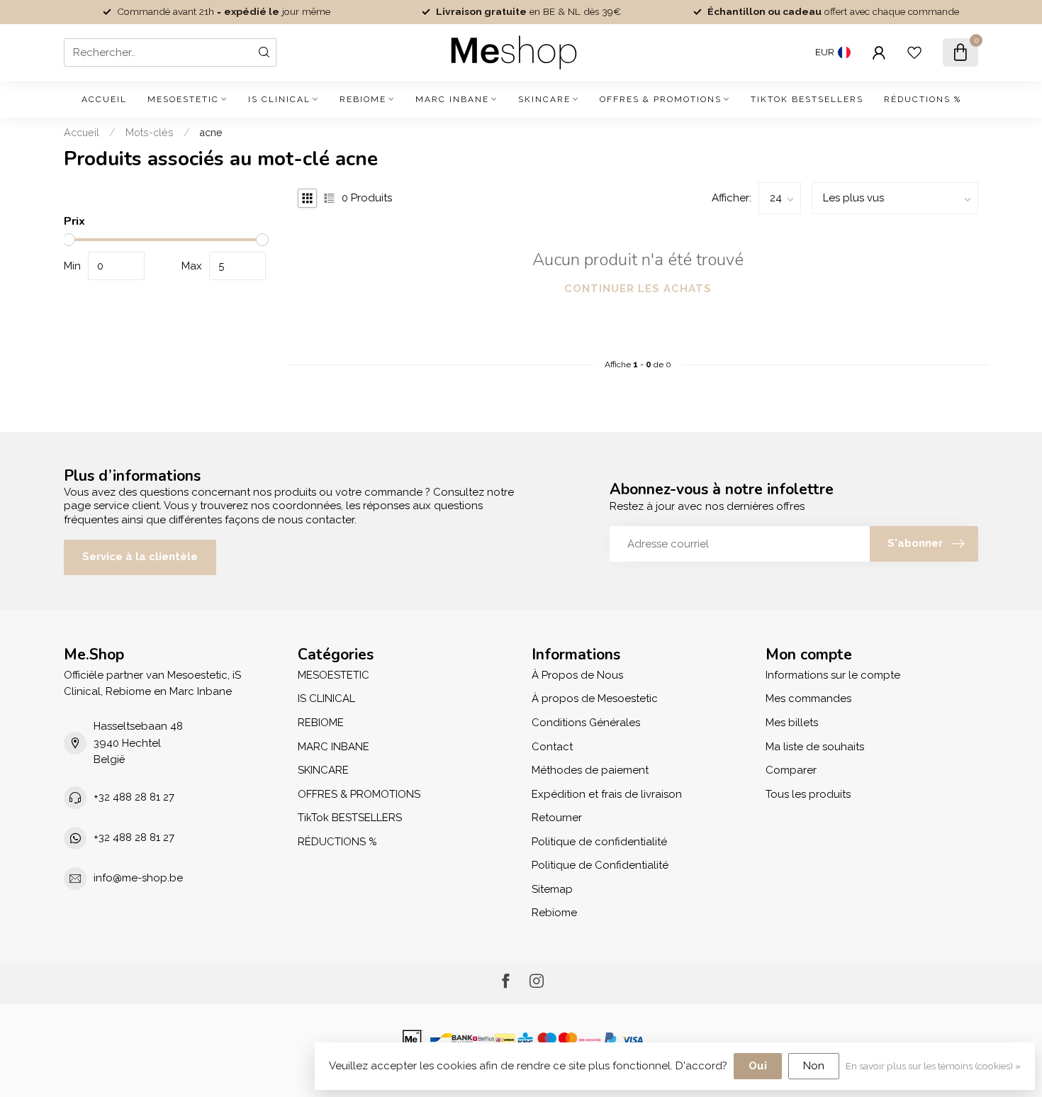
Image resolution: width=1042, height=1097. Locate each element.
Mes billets (792, 722)
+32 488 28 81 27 (134, 797)
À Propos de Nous (577, 675)
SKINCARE (544, 99)
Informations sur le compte (833, 675)
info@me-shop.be (138, 878)
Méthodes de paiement (590, 770)
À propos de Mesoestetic (595, 698)
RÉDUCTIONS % (922, 99)
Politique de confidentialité (599, 841)
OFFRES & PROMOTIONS (661, 99)
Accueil (104, 99)
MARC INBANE (452, 99)
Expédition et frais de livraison (607, 794)
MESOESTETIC (183, 99)
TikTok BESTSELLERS (807, 99)
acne (211, 132)
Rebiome (554, 912)
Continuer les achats (638, 288)
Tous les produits (808, 794)
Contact (552, 746)
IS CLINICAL (279, 99)
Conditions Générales (586, 722)
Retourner (557, 817)
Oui (758, 1065)
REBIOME (363, 99)
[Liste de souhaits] (914, 52)
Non (813, 1065)
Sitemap (552, 889)
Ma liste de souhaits (815, 746)
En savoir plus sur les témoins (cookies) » (933, 1065)
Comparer (791, 770)
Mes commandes (808, 698)
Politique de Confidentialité (600, 865)
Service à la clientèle (140, 556)
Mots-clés (149, 132)
